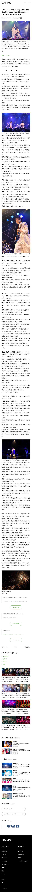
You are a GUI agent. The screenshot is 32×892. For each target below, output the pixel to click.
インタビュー (5, 861)
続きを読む (27, 647)
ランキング (4, 857)
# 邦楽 (3, 664)
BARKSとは (20, 851)
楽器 (3, 870)
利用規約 (20, 857)
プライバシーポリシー (23, 861)
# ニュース (4, 661)
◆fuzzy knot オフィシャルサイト (13, 634)
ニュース (4, 854)
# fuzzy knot (5, 656)
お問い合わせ (21, 854)
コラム (3, 867)
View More (16, 607)
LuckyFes (4, 874)
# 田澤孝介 (4, 659)
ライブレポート (5, 864)
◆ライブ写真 (5, 55)
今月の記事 (4, 851)
